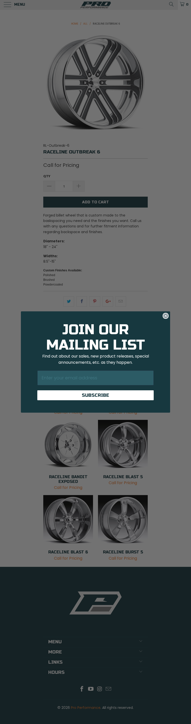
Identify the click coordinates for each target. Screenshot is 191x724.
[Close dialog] (165, 315)
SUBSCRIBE (95, 395)
